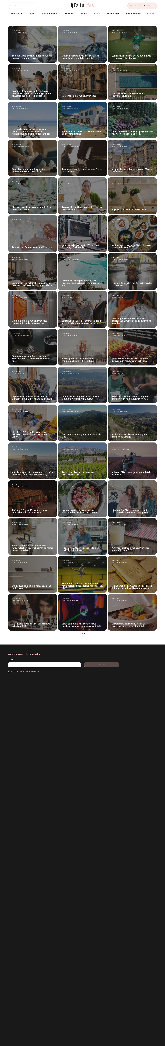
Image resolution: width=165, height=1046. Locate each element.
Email (10, 957)
